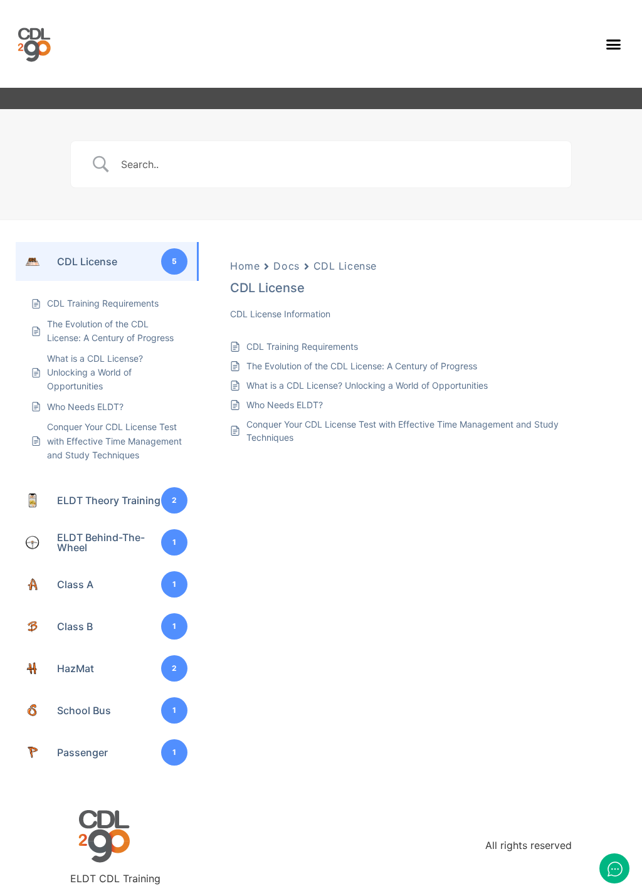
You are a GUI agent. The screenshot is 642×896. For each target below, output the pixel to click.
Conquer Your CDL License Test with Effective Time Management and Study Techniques (402, 431)
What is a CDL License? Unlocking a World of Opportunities (367, 385)
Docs (286, 266)
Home (245, 266)
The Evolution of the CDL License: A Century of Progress (361, 366)
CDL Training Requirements (302, 346)
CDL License (345, 266)
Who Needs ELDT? (284, 404)
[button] (614, 44)
